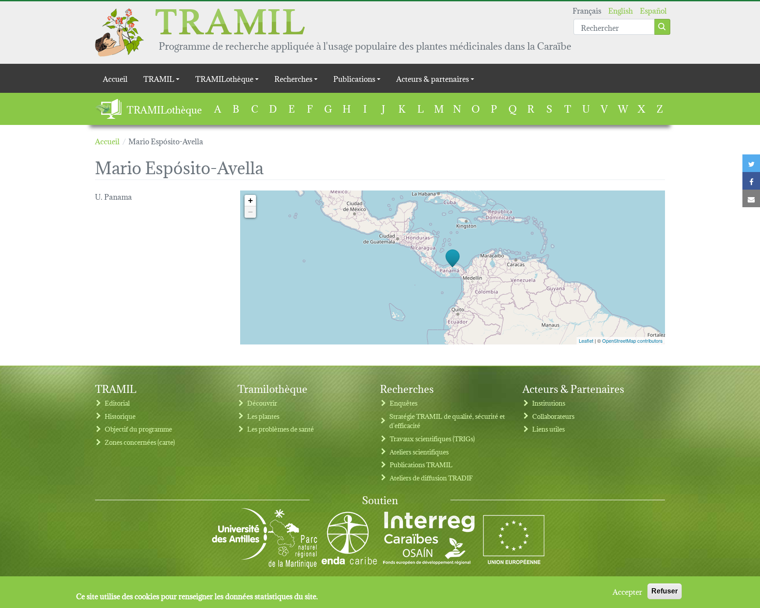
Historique (120, 416)
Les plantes (263, 416)
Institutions (548, 403)
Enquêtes (403, 403)
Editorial (117, 403)
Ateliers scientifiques (419, 452)
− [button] (250, 211)
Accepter (627, 591)
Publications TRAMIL (421, 464)
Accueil (115, 78)
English (620, 10)
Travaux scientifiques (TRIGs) (432, 438)
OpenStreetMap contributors (632, 340)
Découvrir (262, 403)
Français (587, 10)
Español (653, 10)
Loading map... (451, 267)
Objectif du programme (138, 429)
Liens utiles (548, 429)
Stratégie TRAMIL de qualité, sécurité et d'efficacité (447, 421)
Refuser (664, 591)
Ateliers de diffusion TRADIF (431, 477)
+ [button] (250, 200)
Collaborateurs (553, 416)
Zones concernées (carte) (140, 442)
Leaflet (586, 340)
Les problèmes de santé (280, 429)
